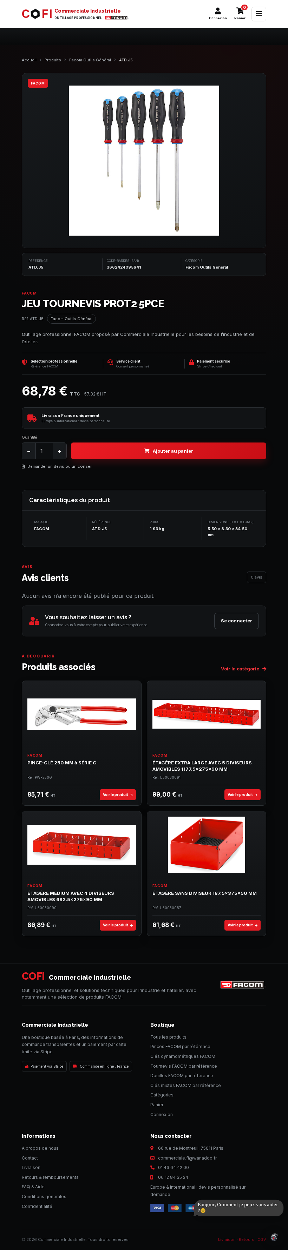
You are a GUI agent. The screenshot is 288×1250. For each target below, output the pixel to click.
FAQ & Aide (33, 1186)
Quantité (29, 437)
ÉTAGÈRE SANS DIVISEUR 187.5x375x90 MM (204, 893)
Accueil (29, 60)
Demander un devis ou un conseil (59, 466)
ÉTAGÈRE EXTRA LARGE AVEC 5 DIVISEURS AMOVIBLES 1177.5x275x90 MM (202, 766)
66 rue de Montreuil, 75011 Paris (190, 1148)
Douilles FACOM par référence (181, 1075)
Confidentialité (37, 1206)
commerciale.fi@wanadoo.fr (187, 1158)
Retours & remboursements (50, 1177)
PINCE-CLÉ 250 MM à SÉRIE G (62, 762)
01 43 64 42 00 (173, 1167)
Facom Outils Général (90, 60)
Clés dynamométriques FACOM (182, 1056)
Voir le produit (116, 794)
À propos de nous (40, 1148)
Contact (30, 1158)
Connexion (161, 1114)
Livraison (31, 1167)
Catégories (162, 1094)
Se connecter (236, 620)
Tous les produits (168, 1037)
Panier (156, 1104)
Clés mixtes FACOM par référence (185, 1085)
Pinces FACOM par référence (180, 1046)
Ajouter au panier (173, 451)
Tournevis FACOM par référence (183, 1066)
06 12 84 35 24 (173, 1177)
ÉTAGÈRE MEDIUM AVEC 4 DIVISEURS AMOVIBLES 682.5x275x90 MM (70, 896)
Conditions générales (44, 1196)
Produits (53, 60)
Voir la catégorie (240, 668)
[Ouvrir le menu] (258, 14)
